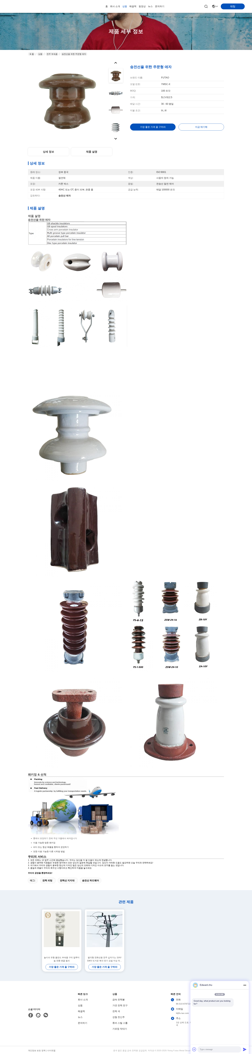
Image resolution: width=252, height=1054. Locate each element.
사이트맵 (51, 1050)
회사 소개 (115, 6)
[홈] (44, 1000)
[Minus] (244, 985)
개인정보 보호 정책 (37, 1050)
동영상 (142, 6)
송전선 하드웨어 (90, 880)
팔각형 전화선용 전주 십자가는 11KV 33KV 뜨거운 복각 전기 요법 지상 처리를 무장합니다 (104, 959)
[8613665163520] (38, 1015)
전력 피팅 (47, 880)
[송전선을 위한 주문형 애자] (67, 100)
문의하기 (159, 6)
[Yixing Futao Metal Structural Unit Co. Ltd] (23, 6)
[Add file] (194, 1049)
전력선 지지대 (67, 880)
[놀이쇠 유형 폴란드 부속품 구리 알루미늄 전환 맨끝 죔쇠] (62, 932)
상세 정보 (48, 151)
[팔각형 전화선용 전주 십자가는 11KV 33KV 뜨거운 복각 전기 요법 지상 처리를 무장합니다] (105, 932)
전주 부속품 (52, 54)
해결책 (132, 6)
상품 (124, 6)
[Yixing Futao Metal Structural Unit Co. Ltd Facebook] (30, 1015)
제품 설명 (91, 151)
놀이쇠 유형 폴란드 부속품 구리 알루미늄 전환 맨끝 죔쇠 (61, 959)
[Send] (244, 1049)
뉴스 (150, 6)
